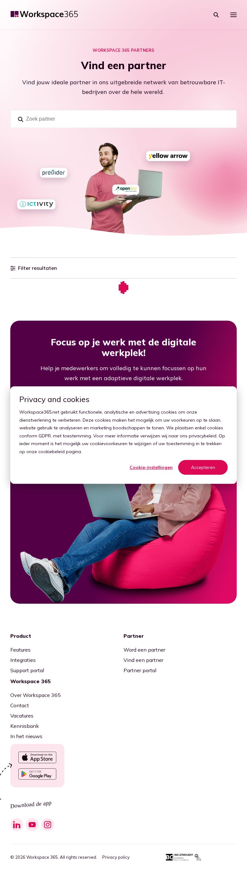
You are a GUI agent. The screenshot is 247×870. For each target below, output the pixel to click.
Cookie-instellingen (151, 467)
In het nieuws (26, 736)
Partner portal (140, 670)
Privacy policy (116, 857)
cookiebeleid (51, 451)
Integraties (23, 660)
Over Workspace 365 (35, 695)
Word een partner (144, 649)
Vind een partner (143, 660)
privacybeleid (202, 436)
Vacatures (21, 715)
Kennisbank (24, 725)
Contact (19, 705)
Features (20, 649)
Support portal (27, 670)
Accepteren (203, 467)
